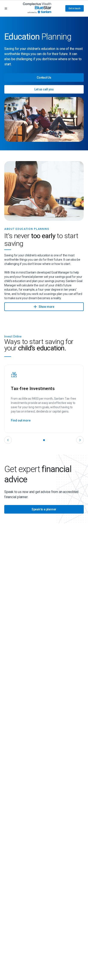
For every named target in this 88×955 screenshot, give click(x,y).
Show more (46, 306)
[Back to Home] (37, 8)
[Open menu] (5, 8)
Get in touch (75, 8)
